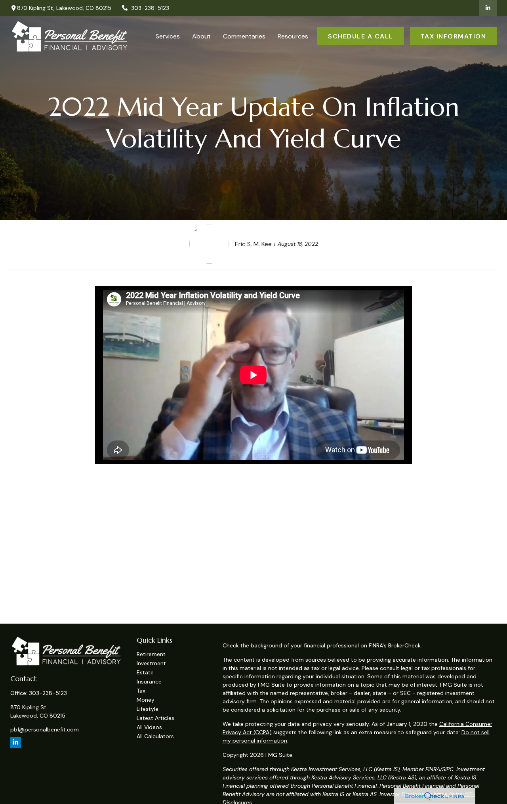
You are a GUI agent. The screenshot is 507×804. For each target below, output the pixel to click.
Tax (141, 690)
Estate (145, 672)
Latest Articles (155, 718)
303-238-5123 (150, 7)
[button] (167, 36)
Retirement (151, 654)
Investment (151, 663)
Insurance (149, 681)
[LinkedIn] (488, 8)
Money (145, 699)
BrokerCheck (404, 645)
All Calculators (155, 736)
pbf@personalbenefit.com (44, 729)
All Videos (149, 727)
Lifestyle (147, 708)
